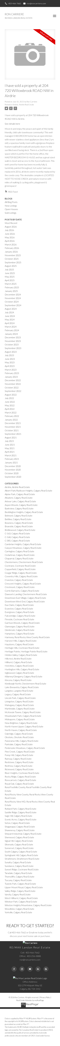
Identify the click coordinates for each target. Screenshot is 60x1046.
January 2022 (11, 419)
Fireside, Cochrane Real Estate (19, 619)
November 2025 (13, 255)
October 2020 (12, 473)
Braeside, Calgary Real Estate (19, 526)
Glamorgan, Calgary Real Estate (19, 626)
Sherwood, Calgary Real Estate (19, 837)
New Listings (11, 205)
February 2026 (12, 248)
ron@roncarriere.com (36, 3)
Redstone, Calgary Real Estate (19, 762)
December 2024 (13, 294)
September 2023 (13, 348)
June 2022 (10, 401)
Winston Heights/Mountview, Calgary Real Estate (28, 905)
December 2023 (13, 337)
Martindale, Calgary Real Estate (20, 708)
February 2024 (12, 330)
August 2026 (11, 226)
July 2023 (9, 355)
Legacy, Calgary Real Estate (18, 694)
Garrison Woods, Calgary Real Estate (22, 622)
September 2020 (13, 476)
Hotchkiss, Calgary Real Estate (19, 665)
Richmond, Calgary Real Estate (19, 769)
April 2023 (10, 366)
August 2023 (11, 351)
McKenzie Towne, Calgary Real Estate (23, 712)
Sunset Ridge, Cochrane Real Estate (22, 869)
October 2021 (12, 430)
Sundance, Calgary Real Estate (19, 866)
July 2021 (9, 441)
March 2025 (10, 283)
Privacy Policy (45, 997)
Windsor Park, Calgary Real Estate (21, 901)
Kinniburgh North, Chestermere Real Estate (25, 683)
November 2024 (13, 298)
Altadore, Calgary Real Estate (19, 497)
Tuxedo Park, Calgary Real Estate (20, 883)
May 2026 (10, 237)
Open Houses (11, 209)
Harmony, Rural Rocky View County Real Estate (27, 637)
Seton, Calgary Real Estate (17, 823)
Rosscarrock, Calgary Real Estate (20, 780)
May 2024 (10, 319)
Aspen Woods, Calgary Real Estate (21, 505)
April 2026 (10, 241)
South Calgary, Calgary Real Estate (21, 851)
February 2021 (12, 459)
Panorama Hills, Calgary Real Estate (21, 740)
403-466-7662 (14, 3)
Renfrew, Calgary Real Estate (18, 765)
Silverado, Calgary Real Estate (19, 844)
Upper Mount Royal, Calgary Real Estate (24, 887)
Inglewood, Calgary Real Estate (19, 672)
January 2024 (11, 334)
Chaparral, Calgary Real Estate (19, 558)
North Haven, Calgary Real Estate (21, 730)
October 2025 (12, 258)
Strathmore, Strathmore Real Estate (22, 858)
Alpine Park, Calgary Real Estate (20, 494)
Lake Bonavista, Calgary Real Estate (22, 687)
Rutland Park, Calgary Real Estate (20, 808)
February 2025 (12, 287)
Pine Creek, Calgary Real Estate (20, 751)
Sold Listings (10, 212)
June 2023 (10, 359)
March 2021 (10, 455)
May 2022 (10, 405)
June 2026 (10, 233)
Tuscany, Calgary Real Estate (18, 880)
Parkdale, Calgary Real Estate (19, 744)
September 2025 (13, 262)
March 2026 (10, 244)
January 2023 (11, 376)
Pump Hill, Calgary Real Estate (19, 755)
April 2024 (10, 323)
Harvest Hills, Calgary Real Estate (21, 640)
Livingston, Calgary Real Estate (19, 701)
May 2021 (10, 448)
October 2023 (12, 344)
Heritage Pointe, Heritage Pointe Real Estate (26, 651)
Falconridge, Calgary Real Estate (20, 615)
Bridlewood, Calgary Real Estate (20, 530)
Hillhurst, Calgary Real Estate (18, 662)
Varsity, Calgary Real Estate (18, 894)
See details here (12, 123)
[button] (13, 3)
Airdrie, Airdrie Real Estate (23, 104)
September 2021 (13, 434)
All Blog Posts (11, 202)
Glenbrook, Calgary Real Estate (19, 630)
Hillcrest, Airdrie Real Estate (18, 658)
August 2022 (11, 394)
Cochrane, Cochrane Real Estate (20, 565)
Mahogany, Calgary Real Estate (19, 705)
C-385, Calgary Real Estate (17, 540)
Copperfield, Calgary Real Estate (20, 569)
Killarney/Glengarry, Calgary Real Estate (23, 676)
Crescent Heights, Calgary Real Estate (23, 583)
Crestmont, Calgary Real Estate (20, 587)
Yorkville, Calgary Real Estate (18, 912)
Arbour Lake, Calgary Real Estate (20, 501)
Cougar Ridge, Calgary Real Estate (21, 572)
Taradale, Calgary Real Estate (18, 873)
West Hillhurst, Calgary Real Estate (21, 898)
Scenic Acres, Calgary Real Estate (20, 819)
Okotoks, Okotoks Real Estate (19, 737)
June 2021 (10, 444)
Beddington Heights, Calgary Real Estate (24, 512)
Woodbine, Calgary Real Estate (19, 908)
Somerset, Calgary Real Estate (19, 848)
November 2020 (13, 469)
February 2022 (12, 416)
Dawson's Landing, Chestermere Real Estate (26, 594)
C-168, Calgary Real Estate (17, 537)
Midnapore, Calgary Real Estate (20, 719)
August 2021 (11, 437)
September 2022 (13, 391)
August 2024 (11, 308)
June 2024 (10, 316)
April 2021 (10, 451)
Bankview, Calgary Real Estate (19, 508)
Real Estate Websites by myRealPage (30, 1000)
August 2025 (11, 266)
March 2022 (10, 412)
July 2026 (9, 230)
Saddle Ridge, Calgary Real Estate (20, 812)
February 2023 (12, 373)
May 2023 (10, 362)
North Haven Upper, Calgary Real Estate (24, 726)
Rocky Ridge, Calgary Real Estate (20, 776)
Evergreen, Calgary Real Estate (19, 612)
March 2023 (10, 369)
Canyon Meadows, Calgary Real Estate (23, 547)
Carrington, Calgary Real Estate (19, 551)
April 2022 (10, 409)
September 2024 (13, 305)
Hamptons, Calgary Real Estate (19, 633)
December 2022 (13, 380)
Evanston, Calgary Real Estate (19, 608)
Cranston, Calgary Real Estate (19, 580)
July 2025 (9, 269)
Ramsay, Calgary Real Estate (18, 758)
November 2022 (13, 384)
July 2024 (9, 312)
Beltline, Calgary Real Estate (18, 519)
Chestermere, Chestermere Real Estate (24, 562)
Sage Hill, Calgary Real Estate (18, 815)
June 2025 (10, 273)
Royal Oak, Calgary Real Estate (19, 783)
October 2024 (12, 301)
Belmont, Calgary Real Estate (18, 515)
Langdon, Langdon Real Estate (19, 690)
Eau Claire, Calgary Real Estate (19, 605)
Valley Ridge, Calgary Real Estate (20, 891)
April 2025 (10, 280)
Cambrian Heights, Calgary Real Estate (23, 544)
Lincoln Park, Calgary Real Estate (20, 698)
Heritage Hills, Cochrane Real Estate (22, 647)
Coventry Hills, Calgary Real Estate (21, 576)
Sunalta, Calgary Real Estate (18, 862)
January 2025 (11, 291)
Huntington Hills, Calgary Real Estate (22, 669)
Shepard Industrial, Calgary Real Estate (23, 833)
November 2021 (13, 426)
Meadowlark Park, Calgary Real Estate (23, 715)
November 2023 (13, 341)
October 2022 (12, 387)
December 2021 (13, 423)
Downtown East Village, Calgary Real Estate (25, 597)
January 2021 (11, 462)
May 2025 (10, 276)
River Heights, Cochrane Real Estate (22, 773)
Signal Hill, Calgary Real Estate (19, 840)
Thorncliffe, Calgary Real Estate (19, 876)
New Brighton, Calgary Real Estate (21, 723)
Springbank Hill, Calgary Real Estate (21, 855)
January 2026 (11, 251)
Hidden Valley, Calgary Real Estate (21, 655)
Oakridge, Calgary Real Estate (19, 733)
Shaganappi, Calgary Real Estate (20, 826)
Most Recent (11, 223)
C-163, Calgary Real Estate (17, 533)
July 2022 (9, 398)
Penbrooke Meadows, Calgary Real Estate (25, 748)
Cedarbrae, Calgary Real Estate (20, 555)
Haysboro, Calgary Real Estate (19, 644)
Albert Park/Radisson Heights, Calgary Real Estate (28, 490)
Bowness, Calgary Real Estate (19, 522)
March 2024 (10, 326)
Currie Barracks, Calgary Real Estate (22, 590)
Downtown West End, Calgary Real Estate (25, 601)
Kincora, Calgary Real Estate (18, 680)
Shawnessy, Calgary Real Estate (20, 830)
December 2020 (13, 466)
